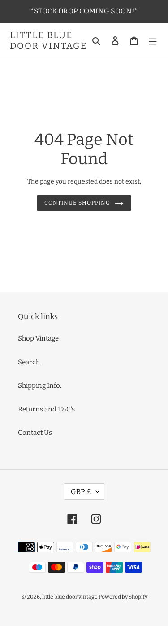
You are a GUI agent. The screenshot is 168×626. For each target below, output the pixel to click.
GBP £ (81, 491)
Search (29, 362)
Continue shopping (77, 203)
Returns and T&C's (46, 409)
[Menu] (152, 40)
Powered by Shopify (123, 597)
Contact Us (35, 433)
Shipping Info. (39, 385)
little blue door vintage (48, 40)
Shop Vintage (38, 338)
